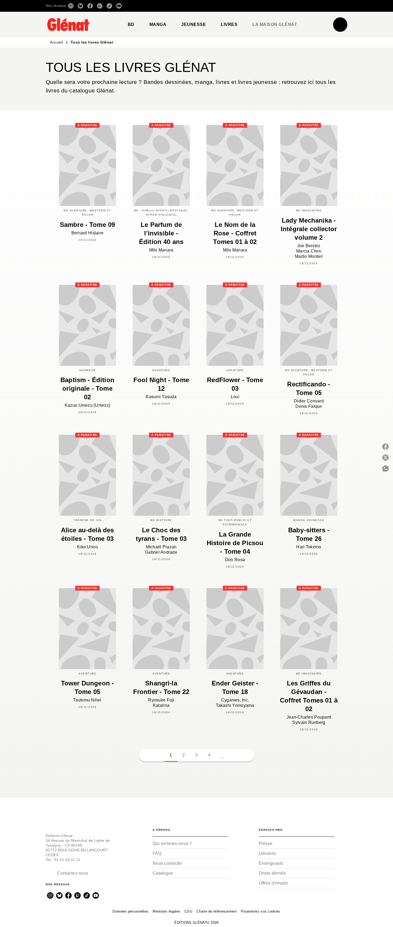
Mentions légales (166, 911)
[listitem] (71, 6)
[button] (272, 6)
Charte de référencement (216, 911)
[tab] (131, 24)
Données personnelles (130, 911)
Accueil (56, 42)
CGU (188, 911)
